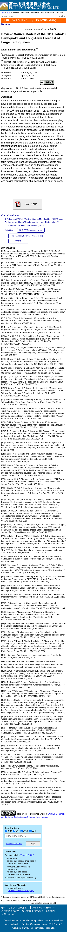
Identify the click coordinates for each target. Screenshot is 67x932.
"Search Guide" (27, 855)
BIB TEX (30, 230)
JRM (10, 831)
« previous (7, 16)
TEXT (18, 241)
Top (3, 12)
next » (62, 16)
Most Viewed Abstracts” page (21, 890)
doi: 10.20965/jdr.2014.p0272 (49, 25)
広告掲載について (10, 911)
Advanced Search (14, 844)
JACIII (25, 831)
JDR (9, 12)
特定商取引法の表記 (32, 911)
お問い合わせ (8, 914)
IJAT (17, 831)
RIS (27, 236)
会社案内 (50, 911)
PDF (31, 204)
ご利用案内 (23, 907)
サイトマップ (8, 907)
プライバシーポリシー (43, 907)
